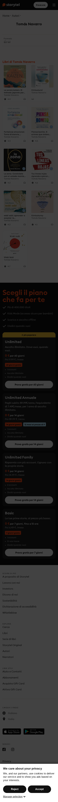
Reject (14, 789)
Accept (39, 789)
